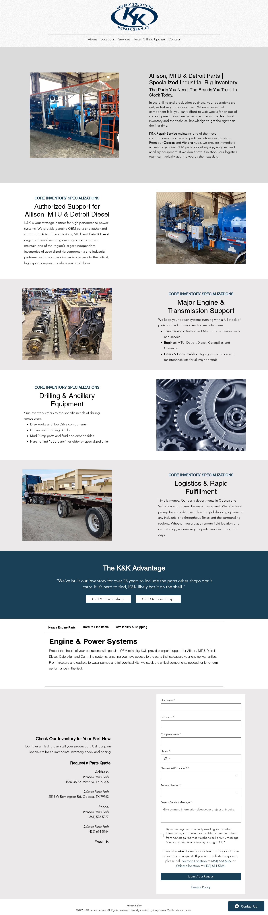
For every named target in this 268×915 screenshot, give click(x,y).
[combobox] (201, 775)
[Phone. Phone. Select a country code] (166, 758)
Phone (165, 751)
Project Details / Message (176, 802)
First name (168, 700)
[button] (107, 39)
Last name (167, 717)
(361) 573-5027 (98, 817)
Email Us (102, 842)
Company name (171, 734)
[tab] (62, 627)
